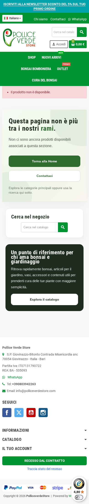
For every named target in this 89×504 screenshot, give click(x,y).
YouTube (31, 412)
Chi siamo (41, 19)
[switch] (79, 497)
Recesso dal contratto (44, 460)
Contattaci (57, 19)
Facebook (6, 412)
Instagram (43, 412)
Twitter (19, 412)
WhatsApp (79, 19)
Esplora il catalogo (44, 299)
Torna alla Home (44, 161)
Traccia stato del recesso (44, 469)
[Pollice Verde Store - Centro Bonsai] (19, 37)
